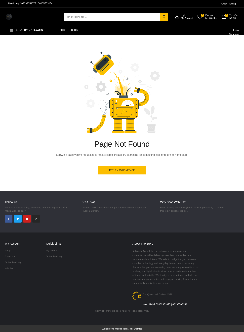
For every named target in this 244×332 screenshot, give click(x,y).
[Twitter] (18, 219)
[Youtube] (27, 219)
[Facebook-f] (8, 219)
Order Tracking (13, 262)
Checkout (10, 256)
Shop (63, 30)
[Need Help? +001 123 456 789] (30, 3)
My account (52, 250)
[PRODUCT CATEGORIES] (30, 30)
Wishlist (9, 268)
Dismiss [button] (138, 328)
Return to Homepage (122, 170)
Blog (74, 30)
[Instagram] (36, 219)
